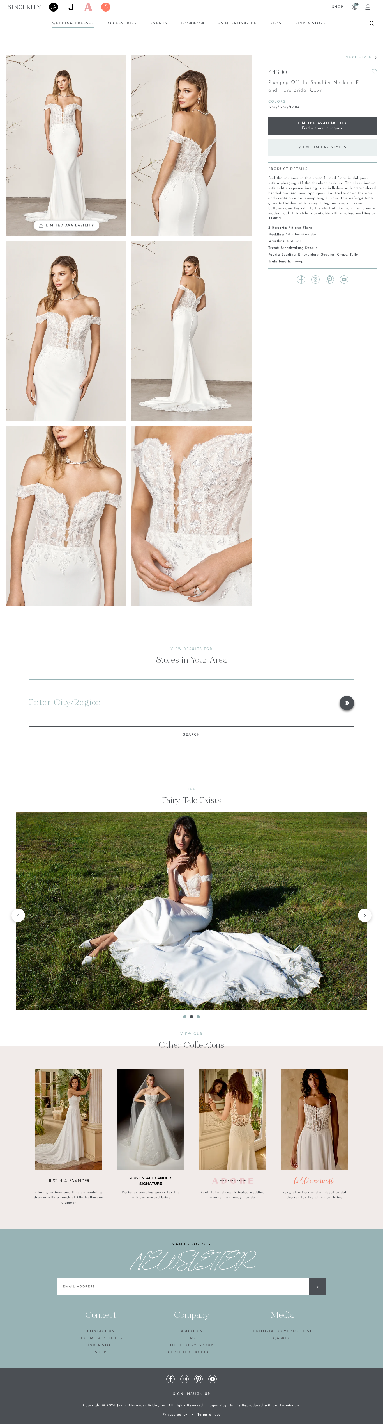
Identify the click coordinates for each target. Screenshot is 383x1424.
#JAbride (282, 1338)
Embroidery (308, 254)
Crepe (342, 254)
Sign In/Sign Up (191, 1394)
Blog (276, 23)
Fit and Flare (300, 227)
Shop (337, 7)
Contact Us (100, 1331)
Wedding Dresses (73, 23)
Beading (289, 254)
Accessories (122, 23)
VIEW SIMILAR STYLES (322, 147)
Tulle (354, 254)
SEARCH (191, 734)
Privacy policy (175, 1414)
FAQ (191, 1338)
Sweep (297, 261)
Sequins (328, 254)
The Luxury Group (191, 1345)
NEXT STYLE (358, 57)
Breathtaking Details (299, 248)
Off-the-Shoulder (301, 234)
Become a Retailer (101, 1338)
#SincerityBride (237, 23)
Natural (294, 241)
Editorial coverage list (282, 1331)
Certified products (191, 1352)
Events (158, 23)
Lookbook (193, 23)
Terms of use (208, 1414)
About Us (191, 1331)
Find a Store (310, 23)
